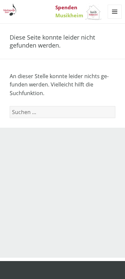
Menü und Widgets (115, 18)
